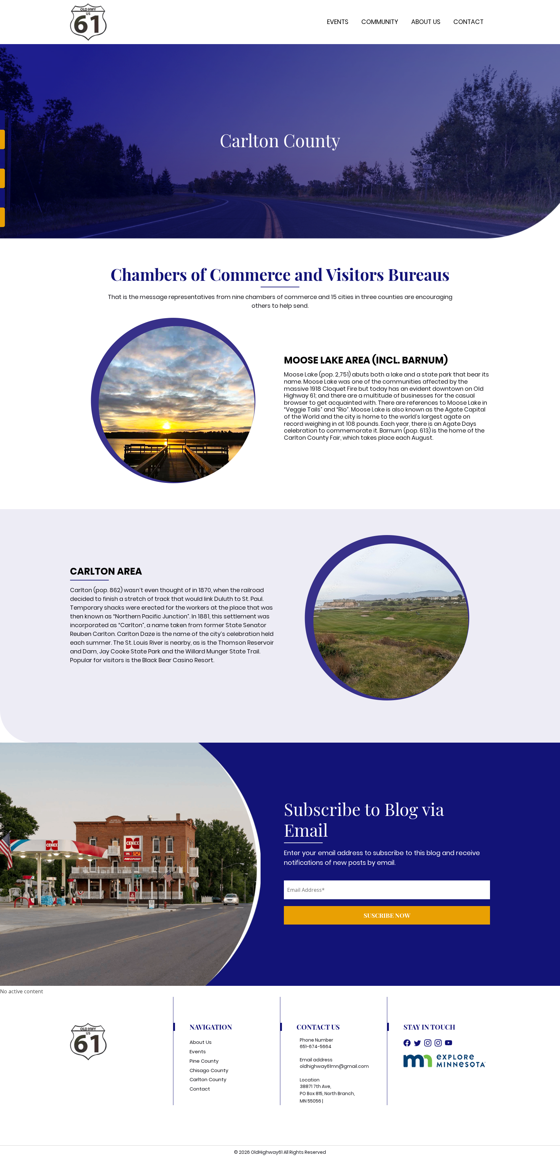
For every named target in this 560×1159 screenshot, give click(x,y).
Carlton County (208, 1079)
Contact (468, 22)
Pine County (204, 1060)
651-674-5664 (316, 1046)
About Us (425, 22)
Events (337, 22)
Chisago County (209, 1070)
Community (379, 22)
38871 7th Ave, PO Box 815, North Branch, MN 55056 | (327, 1093)
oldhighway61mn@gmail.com (334, 1066)
